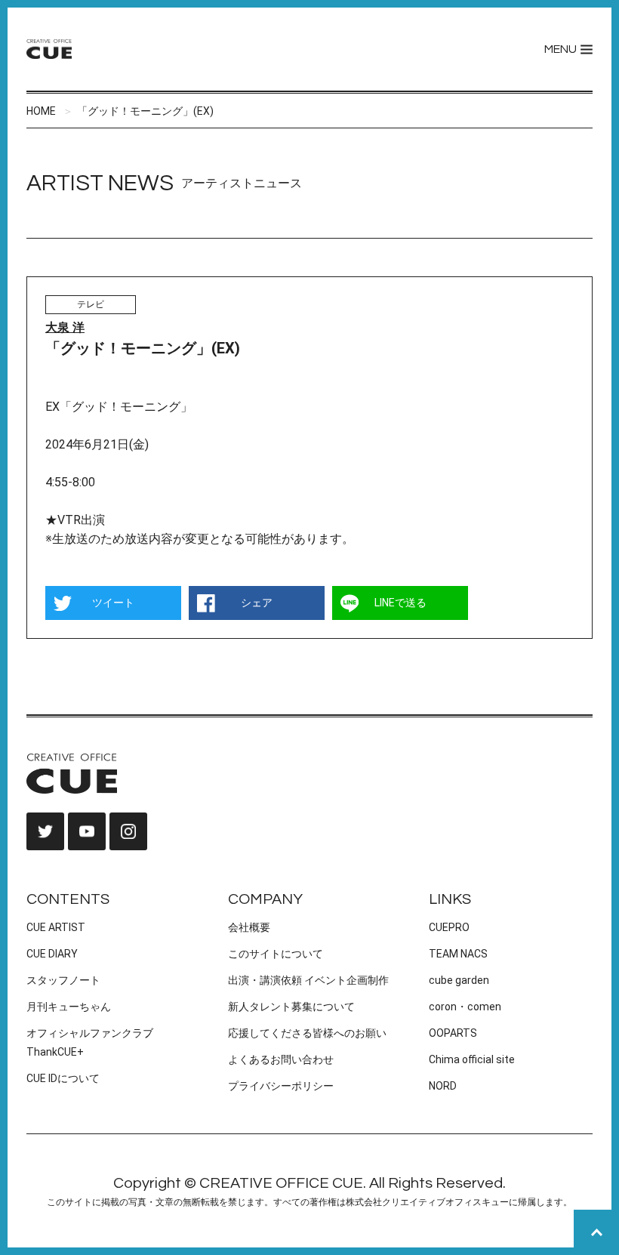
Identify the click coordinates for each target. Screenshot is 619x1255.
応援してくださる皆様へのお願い (307, 1033)
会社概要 (249, 927)
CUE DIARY (52, 954)
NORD (443, 1086)
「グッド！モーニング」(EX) (145, 111)
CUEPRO (449, 927)
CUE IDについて (63, 1078)
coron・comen (465, 1007)
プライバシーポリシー (281, 1086)
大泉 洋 (65, 327)
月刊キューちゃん (68, 1007)
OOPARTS (453, 1033)
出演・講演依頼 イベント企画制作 (308, 980)
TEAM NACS (458, 954)
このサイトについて (275, 954)
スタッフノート (63, 980)
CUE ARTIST (55, 927)
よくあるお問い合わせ (281, 1059)
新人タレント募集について (291, 1007)
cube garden (459, 980)
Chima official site (472, 1059)
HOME (41, 111)
